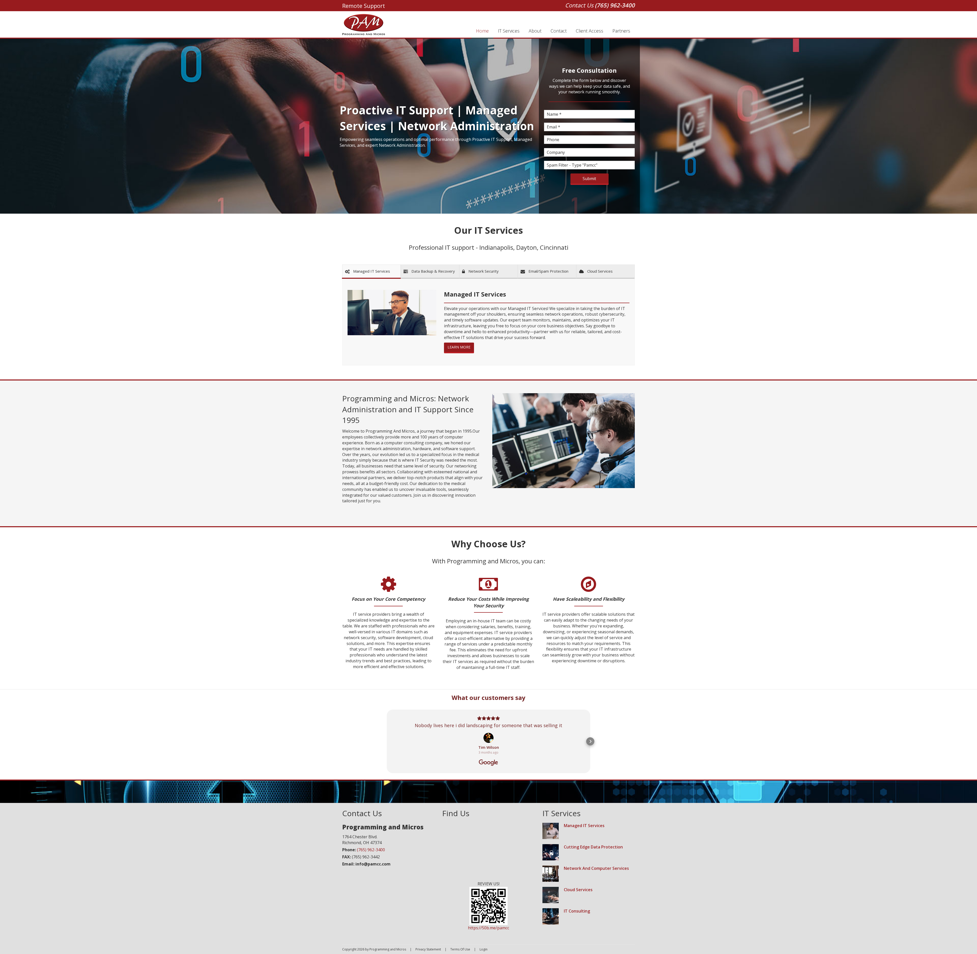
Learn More (459, 347)
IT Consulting (577, 911)
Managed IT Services (584, 825)
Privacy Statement (428, 949)
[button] (387, 741)
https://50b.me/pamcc (488, 928)
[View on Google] (488, 738)
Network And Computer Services (596, 868)
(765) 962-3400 (615, 5)
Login (483, 949)
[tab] (371, 272)
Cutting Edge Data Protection (593, 847)
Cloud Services (578, 889)
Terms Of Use (460, 949)
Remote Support (363, 5)
